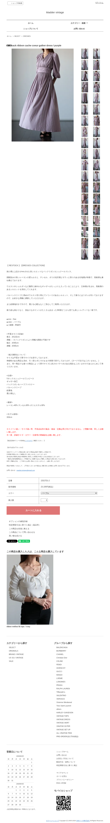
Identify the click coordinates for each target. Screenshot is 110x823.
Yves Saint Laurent (63, 706)
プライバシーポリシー (65, 780)
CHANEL (60, 654)
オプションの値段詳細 (18, 521)
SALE (11, 661)
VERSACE (60, 699)
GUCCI (59, 671)
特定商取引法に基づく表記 (66, 765)
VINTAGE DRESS (63, 720)
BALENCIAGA (61, 647)
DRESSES (27, 36)
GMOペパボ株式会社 (83, 820)
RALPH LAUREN (63, 689)
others (58, 709)
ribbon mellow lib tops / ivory (18, 626)
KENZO (59, 675)
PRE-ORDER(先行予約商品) (67, 737)
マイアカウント (62, 773)
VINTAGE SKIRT (62, 723)
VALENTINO (61, 696)
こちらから (28, 440)
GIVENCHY (60, 668)
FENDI (59, 665)
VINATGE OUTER (63, 726)
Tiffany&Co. (60, 692)
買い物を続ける (15, 536)
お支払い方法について (65, 759)
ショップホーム (62, 752)
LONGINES (60, 682)
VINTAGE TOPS (62, 716)
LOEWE (59, 678)
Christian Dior (61, 658)
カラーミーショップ (52, 820)
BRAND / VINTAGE (16, 654)
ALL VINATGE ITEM (64, 733)
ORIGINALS (13, 651)
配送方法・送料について (65, 762)
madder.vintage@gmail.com (26, 470)
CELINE (59, 661)
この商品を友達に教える (19, 529)
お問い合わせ (79, 29)
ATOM (63, 783)
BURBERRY (61, 651)
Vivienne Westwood (64, 702)
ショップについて (30, 29)
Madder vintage (55, 12)
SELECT (17, 36)
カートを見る (61, 776)
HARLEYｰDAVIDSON (64, 713)
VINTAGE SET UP (63, 730)
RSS (58, 783)
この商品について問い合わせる (22, 532)
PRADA (59, 685)
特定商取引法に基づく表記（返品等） (25, 525)
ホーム (31, 23)
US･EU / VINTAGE (16, 658)
